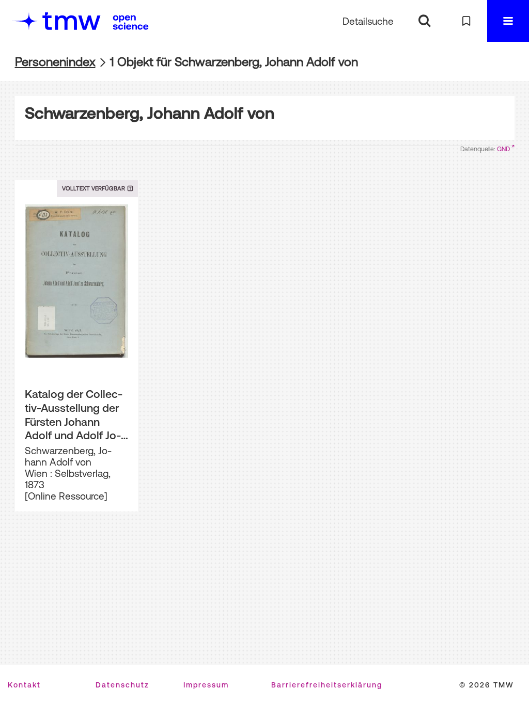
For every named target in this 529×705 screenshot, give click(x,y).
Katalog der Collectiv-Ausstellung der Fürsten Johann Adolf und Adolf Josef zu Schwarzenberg (73, 415)
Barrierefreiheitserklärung (326, 685)
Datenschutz (122, 685)
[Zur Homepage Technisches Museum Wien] (56, 21)
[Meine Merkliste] (466, 21)
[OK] (424, 21)
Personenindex (55, 62)
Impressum (206, 685)
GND (503, 149)
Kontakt (24, 685)
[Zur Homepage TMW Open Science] (131, 22)
